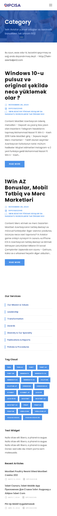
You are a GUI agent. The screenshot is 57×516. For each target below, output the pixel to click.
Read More (14, 164)
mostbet (25, 399)
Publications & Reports (18, 339)
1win (9, 367)
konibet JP (24, 392)
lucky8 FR (11, 399)
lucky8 (39, 392)
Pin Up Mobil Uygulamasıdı (19, 504)
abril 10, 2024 (14, 508)
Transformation (15, 318)
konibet (10, 392)
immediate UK (29, 380)
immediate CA (40, 373)
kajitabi (44, 380)
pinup (26, 405)
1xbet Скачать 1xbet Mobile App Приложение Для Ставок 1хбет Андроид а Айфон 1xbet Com (28, 489)
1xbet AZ (43, 367)
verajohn (24, 411)
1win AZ (20, 367)
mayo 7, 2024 (14, 497)
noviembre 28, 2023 (19, 105)
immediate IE (12, 380)
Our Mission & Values (17, 304)
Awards (11, 325)
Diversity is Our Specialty (19, 332)
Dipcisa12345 (15, 108)
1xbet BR (10, 373)
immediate (24, 373)
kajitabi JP (12, 386)
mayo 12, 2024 (14, 479)
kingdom (27, 386)
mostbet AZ (40, 399)
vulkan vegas (13, 417)
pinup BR (10, 411)
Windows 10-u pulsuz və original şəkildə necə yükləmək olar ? (26, 85)
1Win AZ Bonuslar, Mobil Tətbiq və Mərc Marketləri (26, 190)
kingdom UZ (42, 386)
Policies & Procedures (18, 347)
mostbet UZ (12, 405)
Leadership (12, 311)
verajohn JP (40, 411)
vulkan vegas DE (32, 417)
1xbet (31, 367)
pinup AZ (37, 405)
